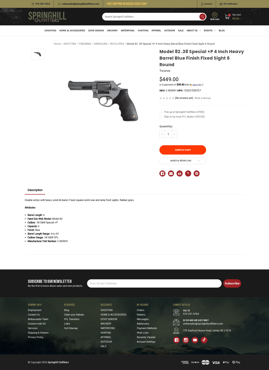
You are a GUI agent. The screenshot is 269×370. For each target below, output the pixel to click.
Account (208, 4)
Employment (34, 310)
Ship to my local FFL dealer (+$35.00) (184, 116)
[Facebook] (162, 173)
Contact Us (34, 314)
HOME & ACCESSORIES (72, 30)
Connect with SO (37, 323)
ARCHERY (112, 30)
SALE (181, 30)
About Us (192, 30)
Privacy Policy (35, 337)
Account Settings (146, 341)
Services (33, 328)
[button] (201, 84)
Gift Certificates (230, 4)
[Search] (202, 17)
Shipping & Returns (38, 332)
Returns (141, 314)
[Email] (171, 173)
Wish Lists (214, 19)
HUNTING (143, 30)
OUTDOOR (169, 30)
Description (35, 190)
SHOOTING (50, 30)
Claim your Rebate (74, 314)
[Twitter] (188, 173)
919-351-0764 (42, 3)
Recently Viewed (146, 337)
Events (208, 30)
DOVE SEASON (96, 30)
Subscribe (232, 283)
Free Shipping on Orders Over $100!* (127, 4)
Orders (140, 310)
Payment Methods (147, 328)
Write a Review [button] (203, 98)
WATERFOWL (128, 30)
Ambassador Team (38, 319)
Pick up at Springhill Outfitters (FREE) (184, 112)
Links (67, 323)
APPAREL (156, 30)
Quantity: (166, 126)
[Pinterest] (197, 173)
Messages (143, 319)
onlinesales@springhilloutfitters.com (80, 3)
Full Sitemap (71, 328)
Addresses (143, 323)
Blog (222, 30)
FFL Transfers (71, 319)
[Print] (180, 173)
